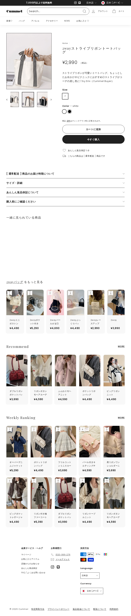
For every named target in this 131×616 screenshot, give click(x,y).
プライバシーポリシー (58, 609)
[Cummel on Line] (58, 567)
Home (65, 43)
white (64, 112)
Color (70, 106)
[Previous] (8, 99)
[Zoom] (29, 61)
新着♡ (9, 20)
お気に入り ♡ (82, 20)
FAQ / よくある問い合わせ (33, 572)
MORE (121, 346)
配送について (99, 609)
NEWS (67, 20)
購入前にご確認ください (21, 201)
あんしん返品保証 (29, 568)
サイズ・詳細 (14, 183)
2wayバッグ (14, 282)
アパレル (35, 20)
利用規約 (114, 609)
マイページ (26, 554)
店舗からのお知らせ (30, 563)
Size (65, 89)
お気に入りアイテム (30, 559)
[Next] (50, 99)
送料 (68, 121)
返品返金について (81, 609)
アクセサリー (52, 20)
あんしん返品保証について (22, 192)
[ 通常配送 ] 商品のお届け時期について (30, 174)
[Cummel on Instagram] (52, 567)
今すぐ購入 (93, 139)
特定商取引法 (37, 609)
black (70, 112)
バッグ (22, 20)
